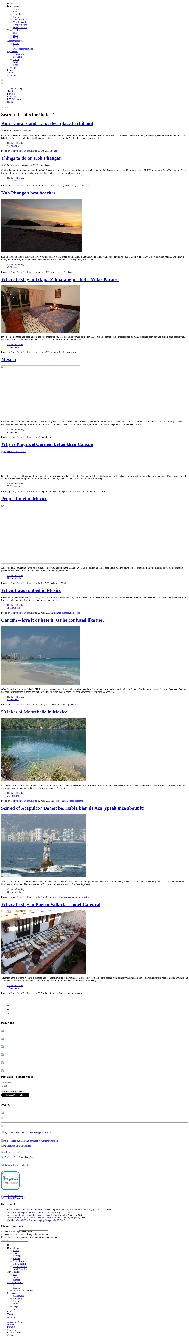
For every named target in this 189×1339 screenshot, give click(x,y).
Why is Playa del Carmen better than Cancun (47, 444)
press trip (71, 352)
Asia (15, 11)
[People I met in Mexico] (94, 534)
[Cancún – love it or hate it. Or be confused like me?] (94, 656)
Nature (16, 59)
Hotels (16, 43)
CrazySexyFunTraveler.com (14, 1237)
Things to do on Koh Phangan (31, 158)
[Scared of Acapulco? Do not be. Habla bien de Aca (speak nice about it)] (94, 846)
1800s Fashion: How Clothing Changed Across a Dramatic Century (38, 1217)
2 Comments (13, 347)
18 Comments (13, 180)
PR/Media (12, 94)
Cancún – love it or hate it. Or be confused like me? (53, 620)
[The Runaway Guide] (12, 1195)
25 (8, 1014)
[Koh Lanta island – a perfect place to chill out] (94, 130)
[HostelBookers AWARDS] (2, 1113)
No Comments (14, 578)
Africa (16, 9)
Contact (10, 102)
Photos (10, 70)
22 (8, 1006)
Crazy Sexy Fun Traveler (22, 150)
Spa (15, 67)
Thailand (80, 185)
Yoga (15, 64)
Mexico (16, 38)
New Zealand (19, 22)
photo (55, 150)
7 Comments (13, 795)
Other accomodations (23, 49)
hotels (55, 352)
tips (87, 185)
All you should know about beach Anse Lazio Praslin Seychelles (37, 1215)
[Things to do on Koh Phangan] (94, 165)
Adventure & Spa (15, 88)
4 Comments (13, 145)
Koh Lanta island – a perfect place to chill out (47, 123)
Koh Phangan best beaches (28, 193)
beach (60, 185)
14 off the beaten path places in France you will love (31, 1212)
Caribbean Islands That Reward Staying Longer (29, 1220)
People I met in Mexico (24, 498)
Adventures (18, 54)
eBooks (10, 91)
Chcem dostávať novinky (13, 1091)
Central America (20, 19)
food (66, 185)
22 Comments (13, 267)
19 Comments (13, 607)
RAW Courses (14, 99)
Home (10, 3)
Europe (16, 17)
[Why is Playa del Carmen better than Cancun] (94, 461)
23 (8, 1009)
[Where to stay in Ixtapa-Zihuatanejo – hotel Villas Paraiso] (94, 309)
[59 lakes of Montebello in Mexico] (94, 750)
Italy (15, 33)
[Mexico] (94, 391)
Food (15, 62)
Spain (15, 35)
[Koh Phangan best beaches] (94, 226)
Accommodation (15, 41)
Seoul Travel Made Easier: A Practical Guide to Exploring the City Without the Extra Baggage (51, 1209)
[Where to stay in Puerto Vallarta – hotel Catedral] (94, 942)
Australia (17, 14)
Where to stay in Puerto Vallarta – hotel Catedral (50, 904)
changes (56, 583)
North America (20, 25)
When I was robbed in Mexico (31, 590)
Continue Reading (15, 143)
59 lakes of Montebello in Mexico (34, 712)
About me (11, 75)
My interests (12, 51)
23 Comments (13, 486)
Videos (10, 72)
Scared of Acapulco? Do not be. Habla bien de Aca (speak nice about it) (72, 808)
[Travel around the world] (15, 1165)
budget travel (65, 491)
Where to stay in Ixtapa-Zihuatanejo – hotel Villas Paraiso (60, 279)
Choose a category (9, 1231)
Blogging (17, 56)
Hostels (16, 46)
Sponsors (11, 96)
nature (64, 801)
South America (20, 27)
